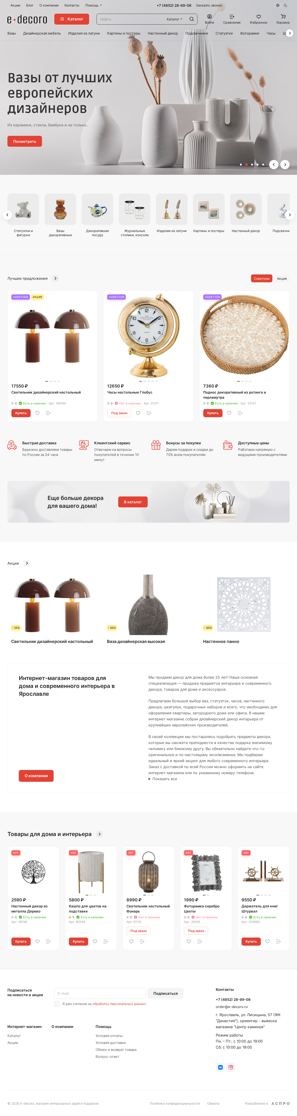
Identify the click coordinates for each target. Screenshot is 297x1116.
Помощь (103, 1026)
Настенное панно (221, 641)
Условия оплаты (109, 1035)
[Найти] (191, 19)
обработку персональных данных (119, 1004)
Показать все (164, 778)
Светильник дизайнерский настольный (52, 641)
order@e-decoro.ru (232, 1007)
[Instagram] (230, 1067)
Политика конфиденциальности (175, 1103)
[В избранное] (37, 413)
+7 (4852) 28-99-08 (174, 5)
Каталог (14, 1035)
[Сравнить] (48, 413)
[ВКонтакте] (220, 1067)
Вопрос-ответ (107, 1056)
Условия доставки (111, 1042)
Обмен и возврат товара (116, 1049)
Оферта (213, 1103)
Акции (12, 1042)
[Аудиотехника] (148, 502)
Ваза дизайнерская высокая (136, 641)
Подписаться (165, 993)
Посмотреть (24, 141)
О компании (36, 775)
